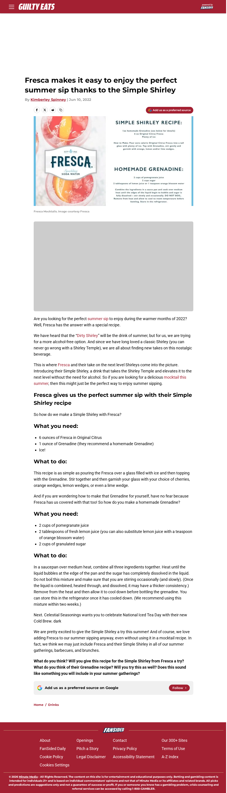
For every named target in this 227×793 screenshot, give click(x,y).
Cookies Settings (54, 765)
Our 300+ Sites (174, 740)
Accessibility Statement (134, 756)
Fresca (64, 364)
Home (38, 705)
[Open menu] (11, 6)
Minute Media (28, 776)
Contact (120, 740)
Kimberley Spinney (48, 100)
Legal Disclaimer (91, 756)
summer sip (98, 318)
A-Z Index (170, 756)
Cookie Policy (51, 756)
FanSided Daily (53, 748)
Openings (84, 740)
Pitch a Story (87, 748)
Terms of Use (173, 748)
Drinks (53, 705)
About (45, 740)
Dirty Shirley (87, 335)
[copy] (61, 110)
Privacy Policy (125, 748)
